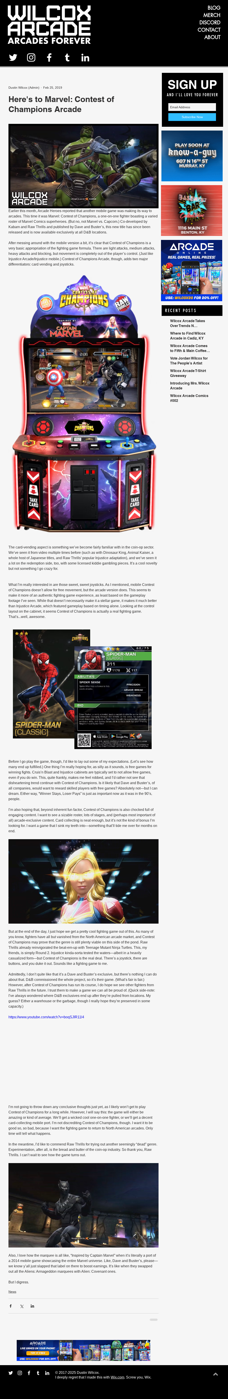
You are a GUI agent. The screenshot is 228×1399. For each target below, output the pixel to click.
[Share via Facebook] (10, 1306)
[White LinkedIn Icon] (85, 57)
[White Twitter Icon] (13, 57)
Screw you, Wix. (138, 1377)
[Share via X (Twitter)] (21, 1306)
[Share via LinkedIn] (32, 1306)
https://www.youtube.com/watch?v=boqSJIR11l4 (46, 1017)
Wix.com (117, 1377)
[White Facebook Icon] (49, 57)
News (12, 1291)
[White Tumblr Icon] (67, 57)
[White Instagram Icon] (31, 57)
